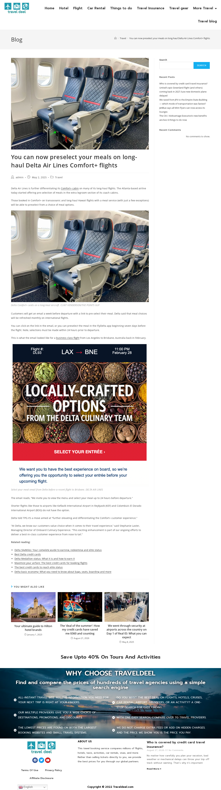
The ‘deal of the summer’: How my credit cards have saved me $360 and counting (80, 629)
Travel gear (178, 8)
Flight (78, 8)
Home (49, 8)
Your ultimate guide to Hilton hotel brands (33, 628)
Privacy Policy (53, 770)
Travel (59, 177)
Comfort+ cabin (70, 188)
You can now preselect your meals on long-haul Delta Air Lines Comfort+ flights (169, 38)
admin (20, 177)
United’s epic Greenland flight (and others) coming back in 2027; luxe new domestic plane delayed (182, 91)
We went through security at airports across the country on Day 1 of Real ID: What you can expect (127, 631)
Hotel (63, 8)
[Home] (115, 38)
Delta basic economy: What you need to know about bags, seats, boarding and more (63, 571)
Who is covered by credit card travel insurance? (183, 83)
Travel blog (207, 21)
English (28, 787)
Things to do (121, 8)
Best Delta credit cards (28, 554)
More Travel (203, 8)
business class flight (67, 337)
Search (163, 59)
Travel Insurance (150, 8)
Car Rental (96, 8)
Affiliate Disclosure (41, 778)
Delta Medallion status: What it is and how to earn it (45, 558)
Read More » (154, 768)
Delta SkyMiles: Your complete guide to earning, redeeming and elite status (58, 550)
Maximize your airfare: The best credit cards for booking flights (51, 563)
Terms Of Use (29, 770)
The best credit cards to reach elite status (39, 567)
